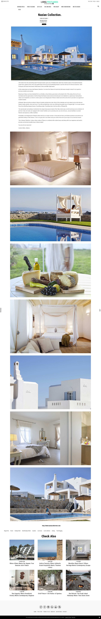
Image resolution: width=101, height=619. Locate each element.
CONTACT (65, 611)
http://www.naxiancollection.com (51, 525)
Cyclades (34, 530)
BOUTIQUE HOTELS (21, 6)
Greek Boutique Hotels (26, 530)
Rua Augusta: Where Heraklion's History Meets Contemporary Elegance (22, 594)
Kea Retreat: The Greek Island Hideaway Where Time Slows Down (78, 594)
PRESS (94, 1)
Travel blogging (59, 530)
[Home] (51, 2)
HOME (35, 611)
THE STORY (90, 1)
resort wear (40, 530)
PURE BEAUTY (56, 6)
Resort (12, 530)
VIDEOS (97, 1)
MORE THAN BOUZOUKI (65, 6)
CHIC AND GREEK (47, 6)
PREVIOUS (1, 310)
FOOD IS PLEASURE (31, 6)
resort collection (47, 530)
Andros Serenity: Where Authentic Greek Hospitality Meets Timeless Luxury (50, 565)
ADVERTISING (59, 611)
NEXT (100, 310)
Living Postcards (44, 18)
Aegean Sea (6, 530)
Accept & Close (68, 617)
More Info (73, 617)
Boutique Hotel (17, 530)
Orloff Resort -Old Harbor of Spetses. (50, 593)
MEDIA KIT (53, 611)
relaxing (53, 530)
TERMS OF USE (46, 611)
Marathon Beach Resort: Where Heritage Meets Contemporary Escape (78, 564)
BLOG (19, 9)
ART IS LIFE (39, 6)
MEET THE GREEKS (76, 6)
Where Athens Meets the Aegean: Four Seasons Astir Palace (22, 564)
